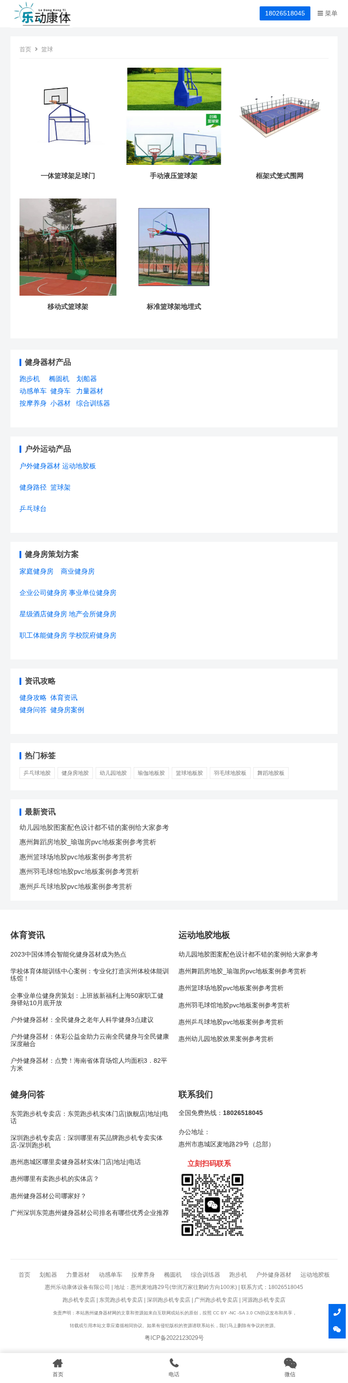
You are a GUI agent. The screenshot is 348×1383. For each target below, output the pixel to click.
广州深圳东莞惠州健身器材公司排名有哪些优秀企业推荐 (89, 1213)
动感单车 (33, 391)
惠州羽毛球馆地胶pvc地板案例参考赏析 (79, 871)
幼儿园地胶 (113, 773)
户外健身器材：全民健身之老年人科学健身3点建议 (82, 1019)
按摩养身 (33, 403)
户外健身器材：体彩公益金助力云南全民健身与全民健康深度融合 (89, 1040)
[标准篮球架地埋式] (174, 295)
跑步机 (29, 378)
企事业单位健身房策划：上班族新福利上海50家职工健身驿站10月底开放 (87, 999)
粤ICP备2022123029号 (174, 1337)
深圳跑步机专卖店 (168, 1300)
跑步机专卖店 (79, 1300)
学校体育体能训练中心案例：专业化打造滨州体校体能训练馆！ (89, 975)
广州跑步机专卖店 (216, 1300)
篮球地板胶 (189, 773)
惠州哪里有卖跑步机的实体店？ (54, 1178)
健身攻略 (33, 697)
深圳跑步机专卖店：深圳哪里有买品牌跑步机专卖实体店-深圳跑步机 (86, 1142)
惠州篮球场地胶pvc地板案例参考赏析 (75, 857)
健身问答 (33, 710)
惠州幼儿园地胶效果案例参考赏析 (226, 1039)
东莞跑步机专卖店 (121, 1300)
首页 (25, 49)
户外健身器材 (39, 466)
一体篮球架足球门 (68, 175)
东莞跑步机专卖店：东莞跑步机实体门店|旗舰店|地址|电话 (89, 1117)
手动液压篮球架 (174, 175)
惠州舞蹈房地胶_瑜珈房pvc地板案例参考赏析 (87, 842)
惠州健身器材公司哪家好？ (48, 1196)
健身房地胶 (75, 773)
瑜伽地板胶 (151, 773)
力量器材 (89, 391)
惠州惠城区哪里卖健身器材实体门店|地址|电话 (75, 1162)
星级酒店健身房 (43, 614)
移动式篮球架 (68, 306)
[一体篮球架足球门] (67, 165)
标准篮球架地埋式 (174, 306)
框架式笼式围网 (280, 175)
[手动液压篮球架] (174, 165)
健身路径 (33, 487)
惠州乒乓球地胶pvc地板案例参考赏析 (75, 886)
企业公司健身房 (43, 592)
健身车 (60, 391)
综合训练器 (93, 403)
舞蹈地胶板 (271, 773)
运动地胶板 (79, 466)
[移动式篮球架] (67, 295)
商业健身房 (78, 571)
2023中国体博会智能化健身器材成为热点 (68, 954)
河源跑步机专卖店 (263, 1300)
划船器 (87, 378)
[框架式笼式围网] (280, 165)
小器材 (60, 403)
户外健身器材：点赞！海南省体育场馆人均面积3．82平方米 (88, 1064)
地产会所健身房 (92, 614)
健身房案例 (67, 710)
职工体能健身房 (43, 635)
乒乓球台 (33, 508)
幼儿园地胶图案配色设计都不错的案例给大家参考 (94, 827)
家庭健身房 (36, 571)
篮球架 (60, 487)
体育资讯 (63, 697)
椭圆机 (59, 378)
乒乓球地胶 (37, 773)
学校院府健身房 (92, 635)
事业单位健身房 (92, 592)
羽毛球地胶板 (230, 773)
